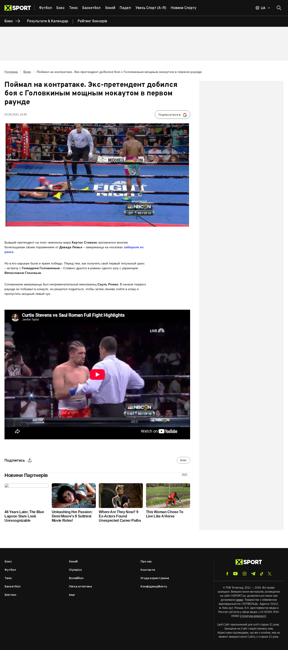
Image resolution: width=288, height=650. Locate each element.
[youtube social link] (235, 573)
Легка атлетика (80, 587)
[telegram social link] (253, 574)
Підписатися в (169, 115)
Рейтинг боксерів (92, 21)
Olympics (75, 570)
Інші (72, 595)
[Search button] (279, 7)
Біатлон (10, 595)
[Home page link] (19, 8)
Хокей (73, 562)
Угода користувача (154, 578)
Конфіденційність (153, 587)
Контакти (147, 570)
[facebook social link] (227, 574)
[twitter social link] (269, 574)
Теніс (8, 578)
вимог (239, 599)
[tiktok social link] (261, 574)
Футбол (10, 570)
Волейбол (76, 578)
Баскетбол (12, 587)
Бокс (27, 72)
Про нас (146, 562)
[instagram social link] (244, 574)
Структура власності (253, 616)
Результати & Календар (47, 21)
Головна (11, 72)
